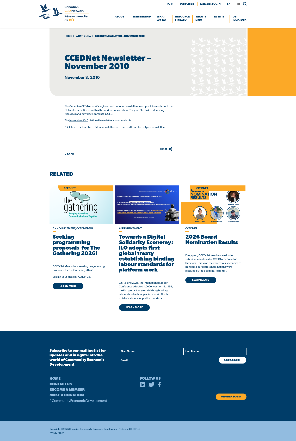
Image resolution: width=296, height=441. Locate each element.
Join (170, 4)
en (229, 4)
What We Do (161, 18)
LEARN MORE (68, 286)
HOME (55, 378)
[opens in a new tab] (147, 204)
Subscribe (187, 4)
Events (219, 16)
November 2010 (78, 120)
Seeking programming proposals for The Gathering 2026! (76, 245)
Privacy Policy (57, 433)
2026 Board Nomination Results (211, 239)
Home (68, 36)
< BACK (69, 154)
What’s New (200, 18)
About (119, 16)
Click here (70, 127)
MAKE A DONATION (67, 395)
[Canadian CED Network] (64, 20)
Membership (142, 16)
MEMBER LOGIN (210, 4)
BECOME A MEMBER (67, 390)
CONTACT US (61, 384)
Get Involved (239, 18)
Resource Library (182, 18)
